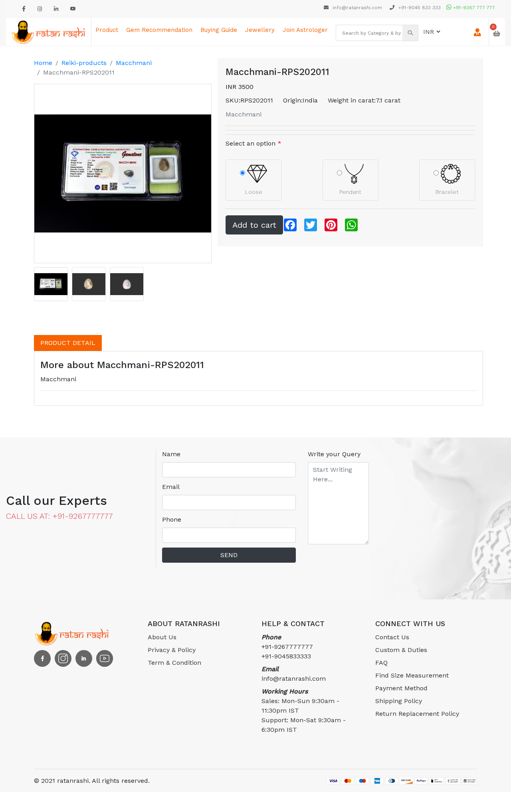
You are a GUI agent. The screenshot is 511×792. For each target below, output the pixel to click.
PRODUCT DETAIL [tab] (67, 343)
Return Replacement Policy (417, 713)
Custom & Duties (401, 650)
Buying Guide (218, 29)
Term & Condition (174, 662)
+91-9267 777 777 (473, 7)
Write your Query (334, 454)
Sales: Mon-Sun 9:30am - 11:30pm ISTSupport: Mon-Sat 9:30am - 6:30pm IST (303, 710)
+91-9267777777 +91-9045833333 (287, 646)
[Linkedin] (56, 9)
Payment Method (401, 688)
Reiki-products (84, 63)
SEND (229, 555)
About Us (162, 637)
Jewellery (260, 29)
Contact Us (392, 637)
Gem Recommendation (159, 29)
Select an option (253, 143)
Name (171, 454)
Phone (171, 519)
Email (171, 487)
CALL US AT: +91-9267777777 (59, 516)
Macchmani (134, 63)
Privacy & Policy (172, 650)
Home (43, 63)
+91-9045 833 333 (419, 7)
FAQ (381, 662)
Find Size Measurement (412, 675)
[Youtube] (73, 9)
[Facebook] (24, 9)
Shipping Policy (398, 701)
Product (106, 29)
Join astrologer (305, 29)
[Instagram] (40, 9)
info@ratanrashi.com (357, 7)
